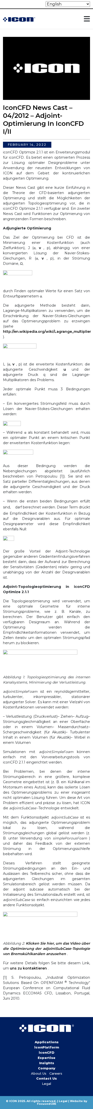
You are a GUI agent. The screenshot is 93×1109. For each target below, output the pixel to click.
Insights (46, 1063)
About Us (38, 1073)
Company (46, 1068)
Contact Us (46, 1078)
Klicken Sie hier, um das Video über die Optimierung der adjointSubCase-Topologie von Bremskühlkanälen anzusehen (46, 948)
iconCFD (46, 1052)
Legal (46, 1084)
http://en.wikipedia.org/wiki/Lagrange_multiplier (47, 331)
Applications (47, 1042)
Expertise (46, 1058)
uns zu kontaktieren (28, 968)
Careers (55, 1073)
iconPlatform (46, 1047)
